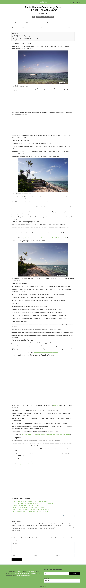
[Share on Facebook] (70, 516)
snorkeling (14, 203)
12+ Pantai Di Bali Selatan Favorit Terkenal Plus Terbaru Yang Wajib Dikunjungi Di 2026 (46, 434)
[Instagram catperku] (73, 2)
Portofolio (33, 573)
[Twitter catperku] (71, 2)
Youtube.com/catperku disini (23, 575)
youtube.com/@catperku (27, 463)
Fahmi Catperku (17, 522)
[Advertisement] (43, 102)
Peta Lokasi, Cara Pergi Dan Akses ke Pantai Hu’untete (25, 38)
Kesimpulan (15, 39)
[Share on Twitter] (63, 516)
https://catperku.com (16, 530)
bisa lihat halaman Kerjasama (22, 573)
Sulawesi (45, 16)
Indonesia (39, 16)
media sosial (27, 458)
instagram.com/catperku (28, 461)
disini (19, 571)
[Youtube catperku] (75, 2)
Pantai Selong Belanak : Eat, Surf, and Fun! (46, 352)
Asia (33, 16)
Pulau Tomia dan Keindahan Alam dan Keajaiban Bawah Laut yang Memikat (46, 237)
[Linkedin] (77, 2)
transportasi (56, 405)
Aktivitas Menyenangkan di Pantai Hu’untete (23, 36)
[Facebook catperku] (70, 2)
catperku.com (44, 586)
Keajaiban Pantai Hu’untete (18, 35)
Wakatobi (51, 16)
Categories (46, 578)
